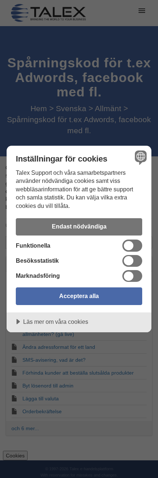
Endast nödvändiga (79, 226)
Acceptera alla (79, 296)
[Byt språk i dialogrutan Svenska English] (139, 157)
